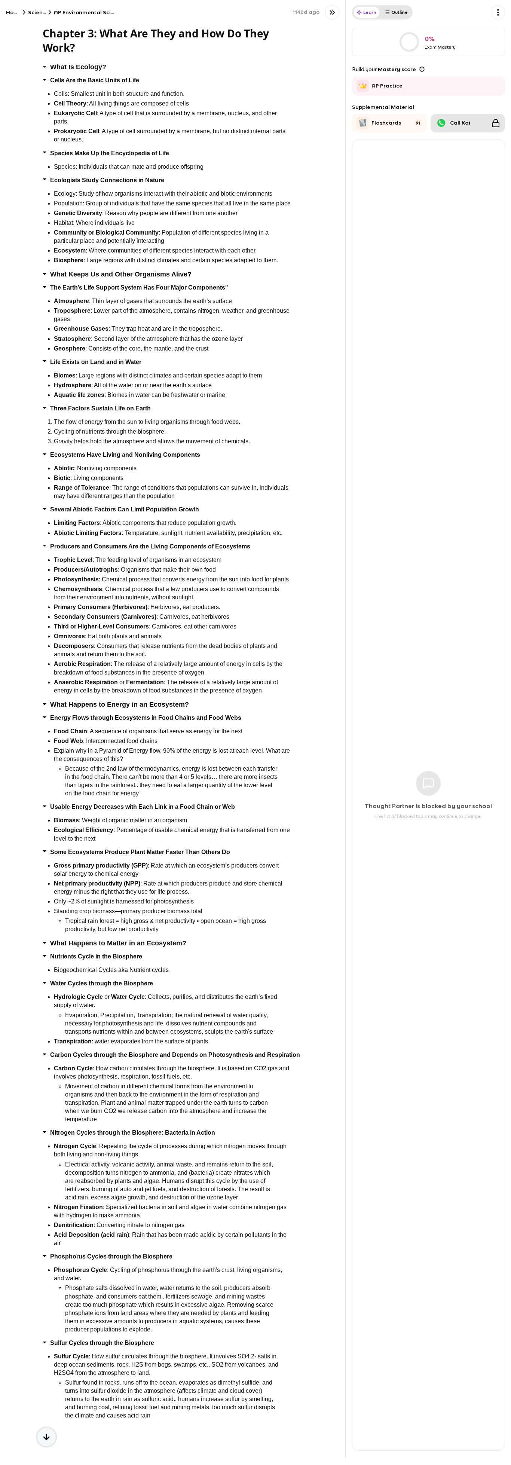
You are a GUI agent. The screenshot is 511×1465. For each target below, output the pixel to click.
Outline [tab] (399, 12)
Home (14, 12)
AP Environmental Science (89, 12)
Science (38, 12)
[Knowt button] (332, 12)
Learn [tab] (369, 12)
